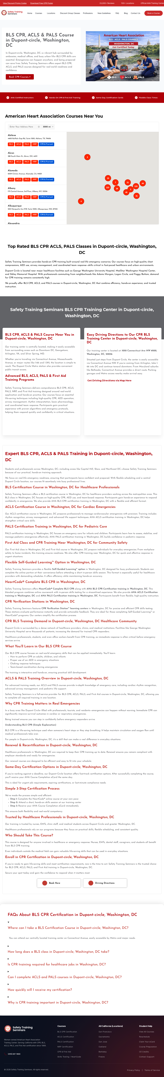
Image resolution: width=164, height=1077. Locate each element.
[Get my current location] (39, 126)
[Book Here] (44, 883)
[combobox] (22, 127)
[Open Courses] (43, 13)
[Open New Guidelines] (111, 13)
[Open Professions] (94, 13)
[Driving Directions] (90, 883)
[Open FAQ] (120, 13)
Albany (11, 188)
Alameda (13, 171)
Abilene (12, 135)
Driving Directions (105, 883)
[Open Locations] (56, 13)
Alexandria (14, 224)
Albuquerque (15, 206)
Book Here (54, 883)
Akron (11, 153)
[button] (126, 192)
